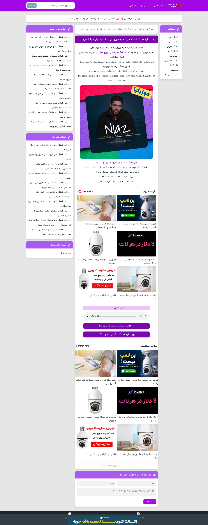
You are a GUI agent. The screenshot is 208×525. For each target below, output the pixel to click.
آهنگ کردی (173, 51)
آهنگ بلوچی (172, 37)
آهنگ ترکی (173, 41)
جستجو (31, 5)
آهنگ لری (173, 56)
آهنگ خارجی (172, 46)
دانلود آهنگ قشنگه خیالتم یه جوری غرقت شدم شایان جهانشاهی (116, 39)
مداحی (133, 5)
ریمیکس (144, 5)
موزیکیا (150, 29)
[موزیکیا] (174, 6)
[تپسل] (69, 513)
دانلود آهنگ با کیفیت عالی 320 (115, 326)
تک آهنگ (140, 29)
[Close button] (138, 513)
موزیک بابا (66, 253)
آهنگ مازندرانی (171, 60)
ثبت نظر (150, 501)
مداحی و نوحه (171, 74)
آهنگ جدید (158, 5)
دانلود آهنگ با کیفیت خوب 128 (115, 334)
